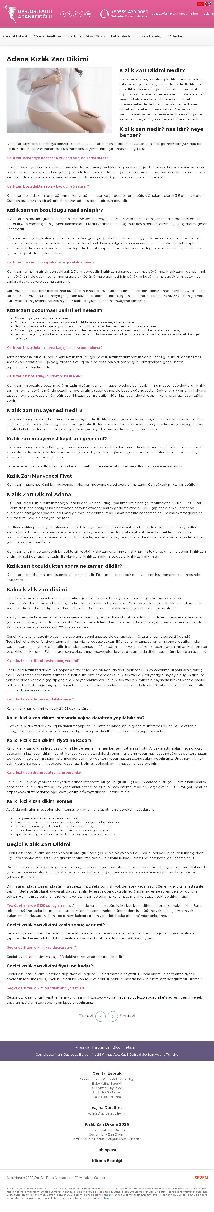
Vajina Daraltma (47, 36)
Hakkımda (178, 13)
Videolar (175, 36)
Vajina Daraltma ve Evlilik (107, 1113)
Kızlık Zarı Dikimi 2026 (86, 36)
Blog (194, 13)
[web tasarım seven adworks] (201, 1178)
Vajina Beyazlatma (107, 1097)
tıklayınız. (108, 1197)
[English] (208, 4)
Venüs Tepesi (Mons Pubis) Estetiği (107, 1079)
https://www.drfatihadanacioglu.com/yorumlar (44, 792)
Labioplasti (120, 36)
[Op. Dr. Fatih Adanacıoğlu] (27, 14)
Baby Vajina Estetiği (107, 1084)
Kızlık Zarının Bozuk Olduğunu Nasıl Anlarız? (107, 1139)
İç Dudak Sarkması (107, 1092)
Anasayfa (159, 13)
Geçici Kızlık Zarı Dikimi (107, 1135)
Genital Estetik (15, 36)
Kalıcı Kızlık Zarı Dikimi (107, 1130)
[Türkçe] (200, 4)
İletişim (207, 13)
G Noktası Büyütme (107, 1088)
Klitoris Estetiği (149, 36)
